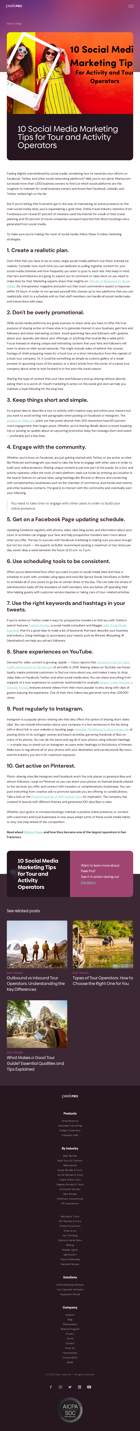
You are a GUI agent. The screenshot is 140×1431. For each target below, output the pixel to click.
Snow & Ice (70, 1230)
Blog (70, 1319)
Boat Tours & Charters (70, 1160)
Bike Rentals (70, 1193)
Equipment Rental (70, 1294)
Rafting (70, 1245)
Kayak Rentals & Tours (70, 1170)
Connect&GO (70, 1357)
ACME (70, 1362)
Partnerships (70, 1352)
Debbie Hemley (39, 625)
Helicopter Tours (70, 1216)
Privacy (70, 1333)
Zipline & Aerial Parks (70, 1240)
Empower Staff (70, 1135)
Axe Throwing (70, 1235)
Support (70, 1314)
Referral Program (70, 1329)
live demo (88, 882)
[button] (131, 6)
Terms (70, 1338)
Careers (70, 1343)
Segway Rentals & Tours (70, 1184)
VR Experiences (70, 1203)
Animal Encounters (69, 1225)
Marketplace (70, 1324)
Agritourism (70, 1254)
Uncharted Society (69, 1189)
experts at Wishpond (21, 421)
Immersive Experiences (70, 1198)
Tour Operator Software (70, 1289)
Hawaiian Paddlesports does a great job (102, 729)
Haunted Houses (70, 1264)
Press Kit (70, 1348)
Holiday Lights (70, 1249)
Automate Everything (70, 1125)
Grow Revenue (70, 1120)
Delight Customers (69, 1130)
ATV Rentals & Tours (70, 1221)
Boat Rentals (70, 1155)
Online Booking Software (70, 1284)
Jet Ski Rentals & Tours (70, 1174)
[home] (14, 6)
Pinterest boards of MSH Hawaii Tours (56, 797)
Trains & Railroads (70, 1259)
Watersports (70, 1165)
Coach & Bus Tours (70, 1179)
